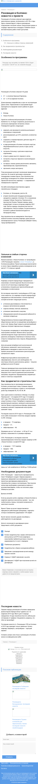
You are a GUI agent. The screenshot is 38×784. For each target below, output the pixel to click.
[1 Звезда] (11, 649)
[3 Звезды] (17, 649)
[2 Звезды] (15, 649)
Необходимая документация (11, 49)
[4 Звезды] (18, 649)
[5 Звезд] (20, 649)
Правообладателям (27, 765)
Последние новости (8, 53)
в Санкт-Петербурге (26, 262)
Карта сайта (4, 763)
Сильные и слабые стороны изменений (18, 43)
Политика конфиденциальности (10, 765)
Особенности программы (10, 40)
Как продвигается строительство (13, 46)
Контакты (4, 768)
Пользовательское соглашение (19, 763)
